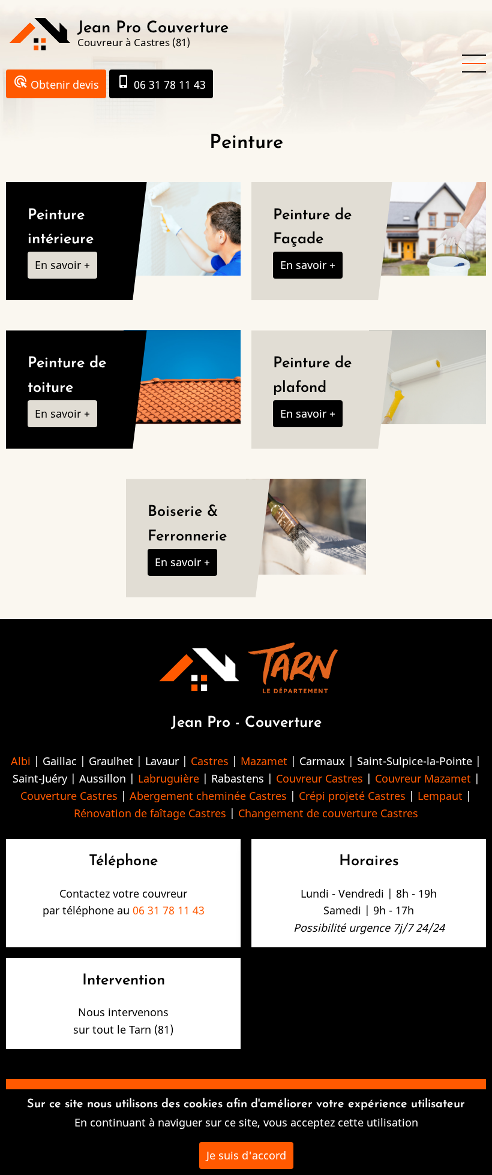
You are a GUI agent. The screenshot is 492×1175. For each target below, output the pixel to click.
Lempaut (440, 796)
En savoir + (62, 265)
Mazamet (264, 761)
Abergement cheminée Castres (208, 796)
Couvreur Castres (319, 778)
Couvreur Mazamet (423, 778)
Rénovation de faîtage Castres (150, 813)
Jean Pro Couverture (153, 28)
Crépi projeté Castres (352, 796)
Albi (21, 761)
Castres (210, 761)
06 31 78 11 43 (161, 83)
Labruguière (168, 778)
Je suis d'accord (246, 1155)
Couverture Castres (69, 796)
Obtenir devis (56, 83)
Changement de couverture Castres (328, 813)
